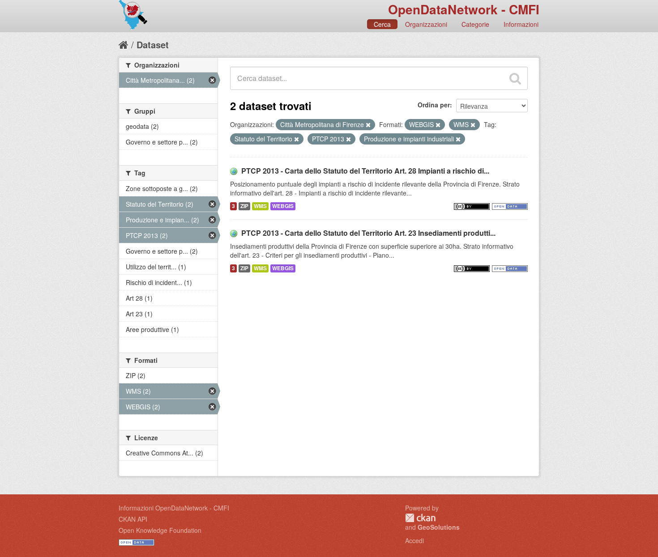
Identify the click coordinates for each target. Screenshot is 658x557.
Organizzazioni (426, 24)
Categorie (475, 24)
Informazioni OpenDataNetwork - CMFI (174, 507)
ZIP (244, 206)
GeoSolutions (439, 527)
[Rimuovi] (368, 124)
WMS (260, 206)
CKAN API (133, 518)
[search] (515, 78)
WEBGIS (283, 206)
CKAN (420, 518)
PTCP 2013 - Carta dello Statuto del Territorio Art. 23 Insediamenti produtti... (368, 233)
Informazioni (521, 24)
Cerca (382, 24)
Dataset (153, 44)
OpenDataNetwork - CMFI (463, 9)
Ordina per (434, 104)
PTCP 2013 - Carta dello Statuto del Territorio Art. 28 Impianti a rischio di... (365, 171)
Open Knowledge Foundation (160, 530)
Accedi (414, 540)
